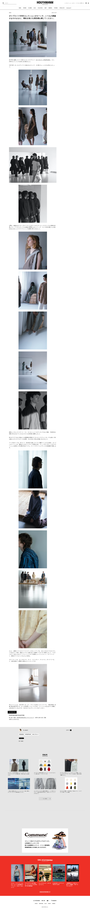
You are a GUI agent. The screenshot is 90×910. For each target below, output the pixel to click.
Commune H (68, 8)
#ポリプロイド (35, 734)
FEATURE (24, 8)
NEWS (20, 8)
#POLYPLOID (28, 734)
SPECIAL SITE (62, 8)
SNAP (45, 8)
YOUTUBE (56, 8)
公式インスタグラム (14, 719)
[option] (17, 876)
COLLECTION (40, 8)
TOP (19, 741)
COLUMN (30, 8)
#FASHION (21, 734)
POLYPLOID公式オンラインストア (25, 717)
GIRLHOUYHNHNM (45, 892)
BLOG (35, 8)
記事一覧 (67, 730)
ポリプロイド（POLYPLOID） (43, 60)
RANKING (50, 8)
